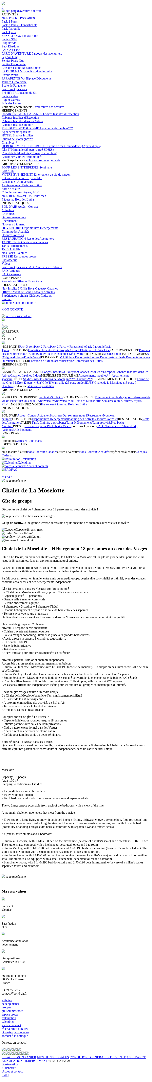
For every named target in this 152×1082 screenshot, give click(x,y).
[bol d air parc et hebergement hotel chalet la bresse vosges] (21, 10)
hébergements (10, 1003)
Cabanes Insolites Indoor (17, 124)
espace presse (10, 1014)
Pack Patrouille (11, 28)
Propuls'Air (9, 42)
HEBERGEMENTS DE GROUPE (24, 146)
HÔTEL (7, 135)
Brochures (8, 213)
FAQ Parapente (11, 274)
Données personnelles (15, 1032)
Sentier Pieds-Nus (13, 60)
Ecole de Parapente (14, 85)
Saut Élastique (10, 46)
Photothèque (9, 260)
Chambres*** (10, 142)
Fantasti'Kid (9, 39)
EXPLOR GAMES (14, 71)
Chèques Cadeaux (40, 295)
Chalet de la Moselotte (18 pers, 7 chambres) (29, 153)
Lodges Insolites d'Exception (61, 114)
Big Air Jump (10, 57)
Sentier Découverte (14, 64)
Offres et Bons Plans (29, 281)
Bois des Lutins (12, 67)
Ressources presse (25, 256)
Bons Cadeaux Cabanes (43, 288)
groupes (6, 1007)
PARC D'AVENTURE (17, 53)
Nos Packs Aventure (14, 253)
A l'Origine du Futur (39, 71)
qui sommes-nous (12, 1011)
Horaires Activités (13, 235)
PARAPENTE (11, 78)
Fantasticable (30, 35)
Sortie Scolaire (11, 188)
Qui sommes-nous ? (14, 217)
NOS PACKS (11, 18)
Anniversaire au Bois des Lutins (22, 185)
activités (7, 1000)
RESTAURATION (14, 238)
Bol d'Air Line (11, 50)
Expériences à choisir (15, 295)
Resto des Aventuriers (40, 238)
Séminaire (45, 167)
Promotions (9, 281)
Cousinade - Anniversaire (17, 181)
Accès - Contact (28, 206)
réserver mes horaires (15, 1028)
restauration (9, 1018)
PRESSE (8, 256)
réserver (6, 299)
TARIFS (7, 242)
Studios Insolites (23, 135)
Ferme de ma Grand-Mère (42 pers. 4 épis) (74, 146)
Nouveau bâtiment (13, 224)
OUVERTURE (12, 228)
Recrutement (9, 220)
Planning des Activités (15, 231)
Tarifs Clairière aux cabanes (30, 242)
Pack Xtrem (27, 18)
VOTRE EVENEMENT (18, 174)
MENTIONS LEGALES (53, 1057)
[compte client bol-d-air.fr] (3, 327)
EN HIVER (9, 92)
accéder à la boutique (15, 1036)
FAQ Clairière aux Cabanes (45, 267)
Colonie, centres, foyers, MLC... (22, 192)
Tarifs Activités (11, 249)
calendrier (8, 1021)
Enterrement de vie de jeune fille (22, 178)
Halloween (39, 196)
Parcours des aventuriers (47, 53)
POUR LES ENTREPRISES (20, 167)
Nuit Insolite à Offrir (15, 288)
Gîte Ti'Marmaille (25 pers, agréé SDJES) (28, 149)
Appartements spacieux (16, 131)
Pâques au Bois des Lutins (18, 199)
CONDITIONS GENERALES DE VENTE (98, 1057)
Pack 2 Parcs (10, 21)
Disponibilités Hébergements (40, 228)
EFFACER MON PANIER (19, 1057)
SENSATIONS (12, 35)
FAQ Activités (11, 270)
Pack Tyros (9, 32)
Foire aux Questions (14, 89)
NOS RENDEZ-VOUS (17, 196)
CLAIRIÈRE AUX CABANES (22, 114)
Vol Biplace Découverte (36, 78)
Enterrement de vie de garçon (52, 174)
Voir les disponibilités (28, 156)
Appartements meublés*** (56, 128)
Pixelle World (10, 75)
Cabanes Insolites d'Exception (20, 117)
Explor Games (11, 99)
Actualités (8, 210)
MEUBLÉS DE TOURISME (21, 128)
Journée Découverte (14, 82)
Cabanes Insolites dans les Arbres (22, 121)
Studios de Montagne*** (17, 139)
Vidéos (6, 263)
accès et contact (11, 1025)
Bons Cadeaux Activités (40, 292)
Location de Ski (27, 92)
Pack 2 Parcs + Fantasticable (19, 25)
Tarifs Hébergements (15, 245)
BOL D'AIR (10, 206)
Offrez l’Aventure (13, 292)
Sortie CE (8, 171)
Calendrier (8, 156)
